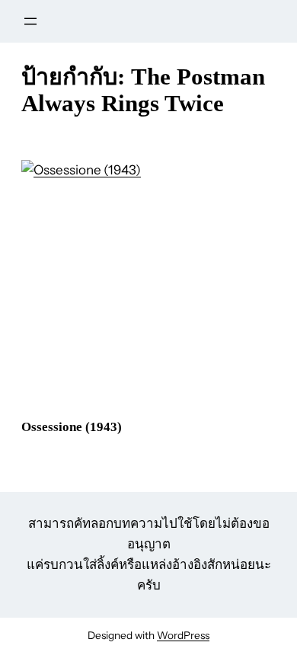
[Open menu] (30, 21)
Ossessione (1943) (71, 427)
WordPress (183, 635)
